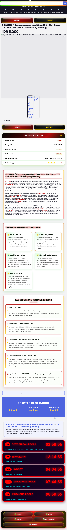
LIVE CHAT (35, 524)
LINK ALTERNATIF (50, 519)
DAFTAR (50, 20)
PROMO (19, 514)
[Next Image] (64, 66)
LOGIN (17, 20)
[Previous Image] (2, 66)
